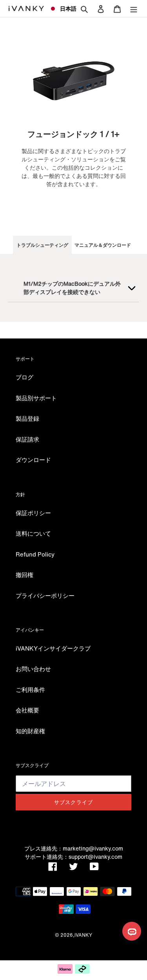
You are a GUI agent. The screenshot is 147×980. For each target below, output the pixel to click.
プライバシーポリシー (45, 595)
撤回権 (24, 574)
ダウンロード (33, 459)
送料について (33, 533)
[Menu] (133, 8)
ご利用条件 (30, 689)
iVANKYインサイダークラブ (53, 648)
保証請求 (27, 439)
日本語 (65, 8)
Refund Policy (35, 554)
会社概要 (27, 710)
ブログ (24, 377)
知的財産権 (30, 731)
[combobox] (60, 9)
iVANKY (83, 935)
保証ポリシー (33, 512)
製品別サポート (36, 398)
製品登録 (27, 418)
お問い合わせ (33, 668)
